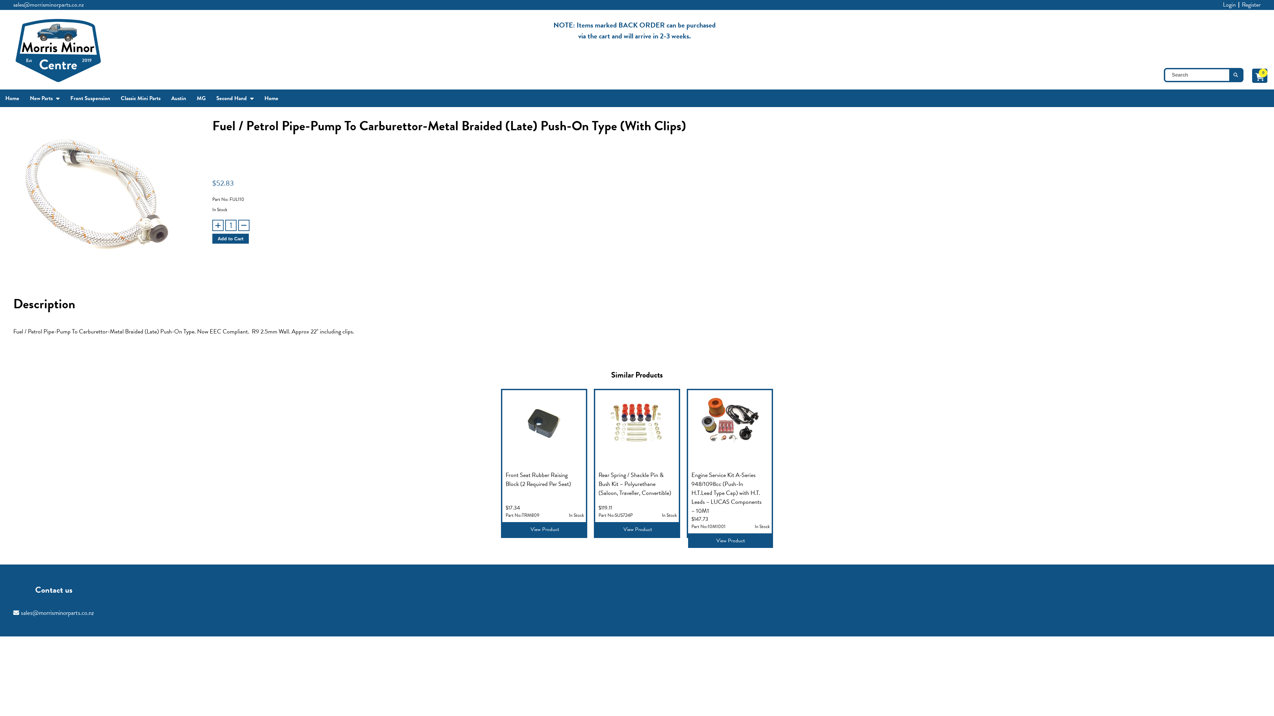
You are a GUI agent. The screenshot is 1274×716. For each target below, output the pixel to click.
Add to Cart (231, 238)
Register (1251, 4)
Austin (178, 98)
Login (1229, 4)
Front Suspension (90, 98)
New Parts (41, 98)
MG (201, 98)
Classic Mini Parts (141, 98)
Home (12, 98)
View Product (545, 529)
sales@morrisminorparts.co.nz (48, 4)
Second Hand (231, 98)
